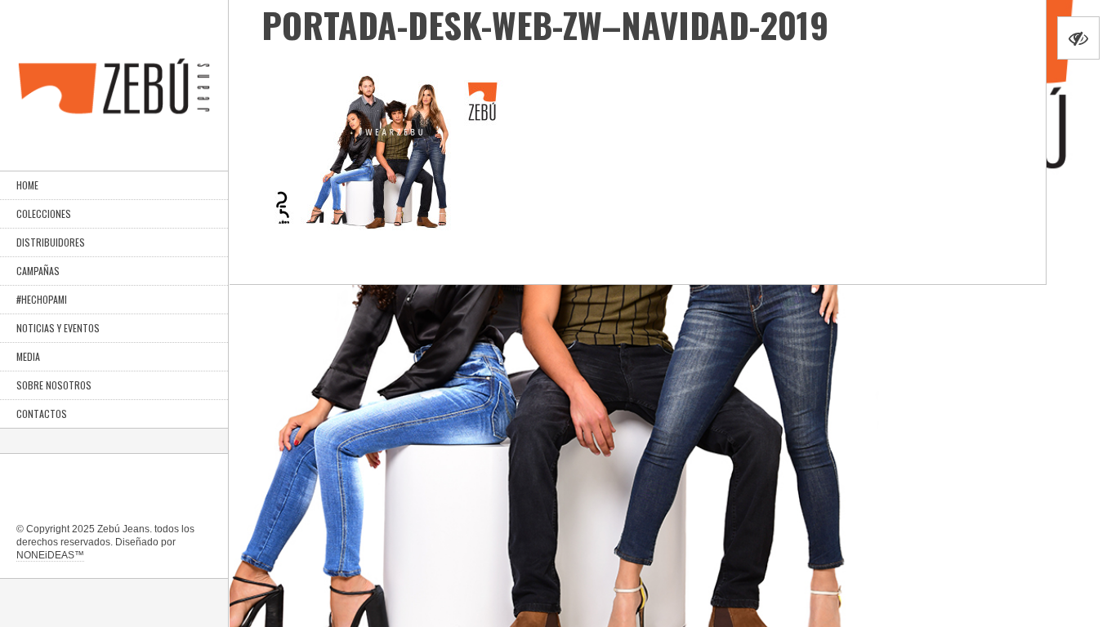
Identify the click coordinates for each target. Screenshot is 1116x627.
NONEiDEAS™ (50, 555)
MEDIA (28, 356)
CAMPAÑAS (38, 271)
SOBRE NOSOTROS (54, 385)
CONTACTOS (41, 413)
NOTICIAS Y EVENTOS (58, 328)
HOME (27, 185)
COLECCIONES (43, 213)
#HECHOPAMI (41, 299)
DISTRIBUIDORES (50, 242)
